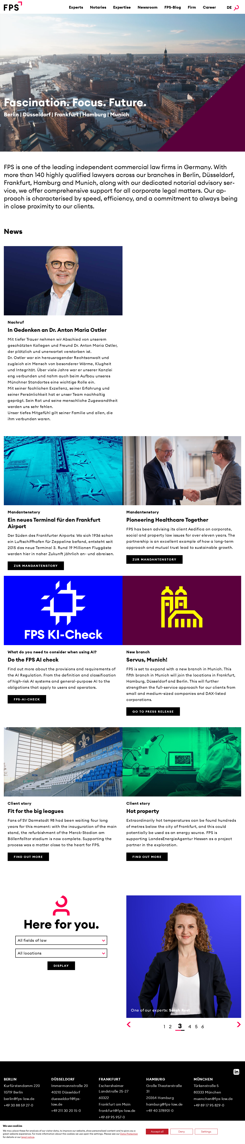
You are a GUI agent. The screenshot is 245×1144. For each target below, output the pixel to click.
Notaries (98, 7)
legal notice (27, 1137)
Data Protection (129, 1133)
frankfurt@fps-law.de (117, 1110)
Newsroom (148, 7)
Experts (76, 7)
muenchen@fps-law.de (213, 1099)
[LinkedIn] (236, 1072)
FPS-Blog (172, 7)
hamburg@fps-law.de (164, 1104)
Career (209, 7)
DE (229, 7)
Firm (192, 7)
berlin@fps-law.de (19, 1099)
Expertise (122, 7)
